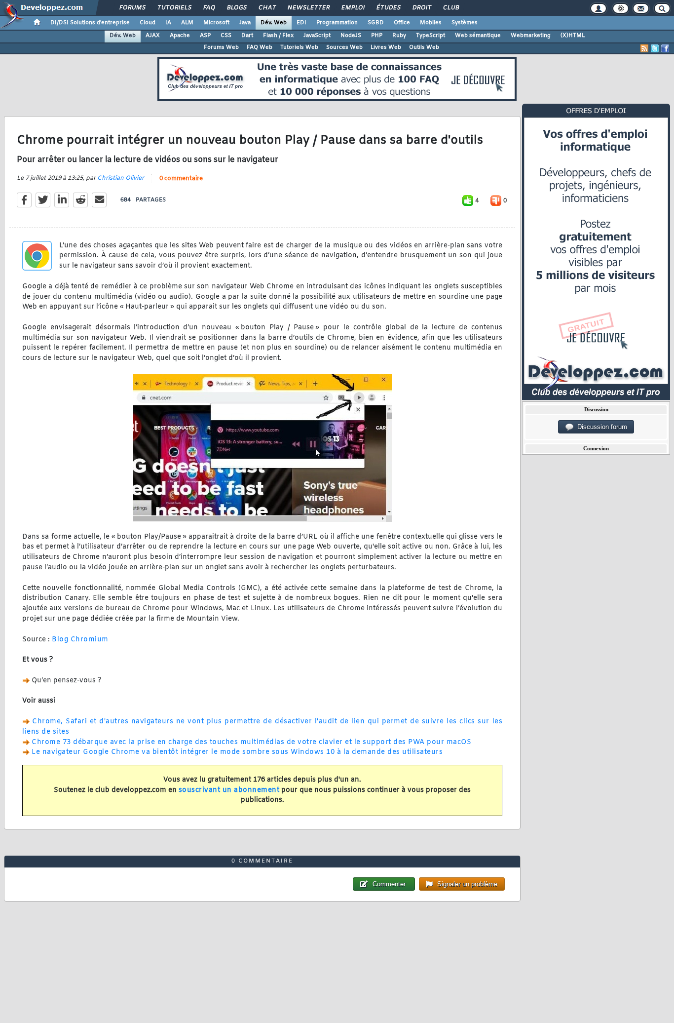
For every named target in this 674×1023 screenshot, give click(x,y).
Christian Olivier (120, 178)
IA (168, 22)
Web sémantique (478, 35)
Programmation (337, 22)
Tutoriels (174, 8)
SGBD (376, 22)
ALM (187, 22)
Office (402, 22)
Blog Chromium (80, 639)
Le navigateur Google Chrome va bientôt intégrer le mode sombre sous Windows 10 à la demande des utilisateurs (237, 752)
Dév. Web (274, 22)
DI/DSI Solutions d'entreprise (90, 22)
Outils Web (424, 47)
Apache (180, 35)
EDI (301, 22)
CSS (226, 35)
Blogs (236, 8)
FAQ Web (259, 47)
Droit (421, 8)
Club (450, 8)
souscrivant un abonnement (229, 790)
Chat (266, 8)
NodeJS (350, 35)
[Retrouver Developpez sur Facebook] (665, 48)
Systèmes (464, 22)
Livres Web (386, 47)
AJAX (153, 35)
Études (388, 8)
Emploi (352, 8)
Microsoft (216, 22)
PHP (376, 35)
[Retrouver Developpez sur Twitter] (655, 48)
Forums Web (221, 47)
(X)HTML (573, 35)
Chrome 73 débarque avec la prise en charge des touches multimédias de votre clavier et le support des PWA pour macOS (251, 742)
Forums (132, 8)
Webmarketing (531, 35)
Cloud (147, 22)
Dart (247, 35)
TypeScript (430, 35)
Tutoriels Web (299, 47)
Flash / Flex (278, 35)
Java (245, 22)
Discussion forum (600, 427)
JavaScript (317, 35)
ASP (205, 35)
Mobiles (431, 22)
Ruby (399, 35)
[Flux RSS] (644, 48)
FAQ (209, 8)
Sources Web (344, 47)
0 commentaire (181, 179)
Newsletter (308, 8)
